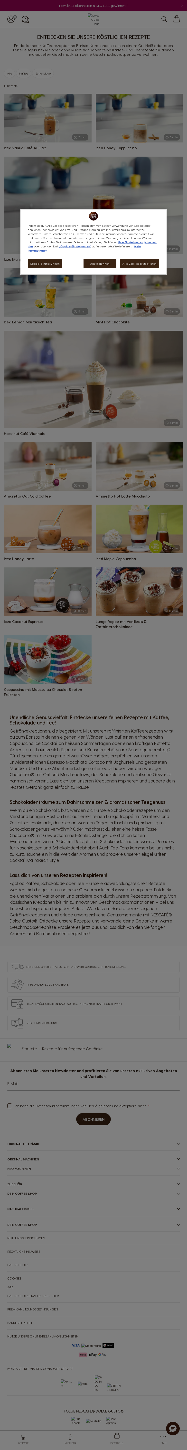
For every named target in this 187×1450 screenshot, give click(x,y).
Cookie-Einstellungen (45, 263)
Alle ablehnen (100, 263)
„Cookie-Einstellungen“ (75, 246)
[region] (93, 242)
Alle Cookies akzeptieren (139, 263)
